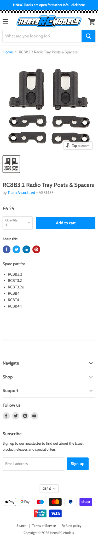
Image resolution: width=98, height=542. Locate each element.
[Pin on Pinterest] (36, 249)
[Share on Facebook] (6, 249)
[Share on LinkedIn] (26, 249)
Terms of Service (44, 525)
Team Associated (21, 192)
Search (21, 525)
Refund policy (72, 525)
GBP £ (47, 488)
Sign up (77, 463)
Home (8, 52)
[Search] (88, 36)
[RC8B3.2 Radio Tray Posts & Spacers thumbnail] (11, 164)
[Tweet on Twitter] (16, 249)
